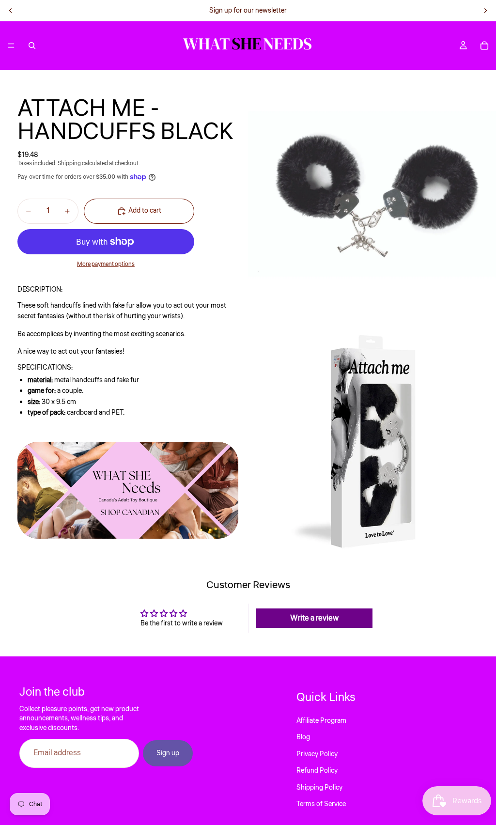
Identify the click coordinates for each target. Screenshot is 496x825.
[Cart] (484, 45)
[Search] (32, 45)
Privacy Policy (317, 754)
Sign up (167, 753)
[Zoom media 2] (372, 442)
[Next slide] (485, 10)
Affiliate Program (321, 721)
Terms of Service (321, 804)
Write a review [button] (314, 618)
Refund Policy (317, 771)
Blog (303, 737)
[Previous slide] (10, 10)
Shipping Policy (319, 787)
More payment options (106, 264)
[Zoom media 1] (372, 194)
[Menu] (11, 45)
